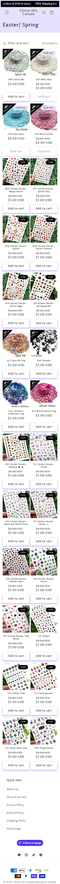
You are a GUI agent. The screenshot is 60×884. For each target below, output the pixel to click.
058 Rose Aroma (44, 134)
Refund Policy (15, 813)
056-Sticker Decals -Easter (16, 247)
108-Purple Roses (43, 748)
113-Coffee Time (16, 693)
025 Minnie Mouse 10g (44, 411)
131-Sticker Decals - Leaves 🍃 (44, 523)
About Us (12, 789)
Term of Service (16, 797)
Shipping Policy (16, 821)
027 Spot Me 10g (16, 360)
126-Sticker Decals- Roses (43, 580)
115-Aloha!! (44, 636)
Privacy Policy (15, 805)
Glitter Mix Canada (23, 882)
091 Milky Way (44, 79)
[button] (7, 12)
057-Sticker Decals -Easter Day (44, 190)
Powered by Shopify (45, 882)
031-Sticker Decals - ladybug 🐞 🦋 (16, 465)
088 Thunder (44, 360)
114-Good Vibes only (16, 748)
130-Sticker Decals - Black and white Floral (16, 523)
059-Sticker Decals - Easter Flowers (44, 247)
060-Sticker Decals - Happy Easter (16, 190)
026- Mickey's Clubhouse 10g (16, 412)
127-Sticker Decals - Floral (44, 465)
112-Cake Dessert (43, 693)
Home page (14, 828)
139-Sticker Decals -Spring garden (44, 304)
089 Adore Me (16, 79)
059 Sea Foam (16, 134)
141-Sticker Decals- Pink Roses (16, 637)
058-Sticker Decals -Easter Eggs (16, 304)
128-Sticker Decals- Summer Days (16, 580)
